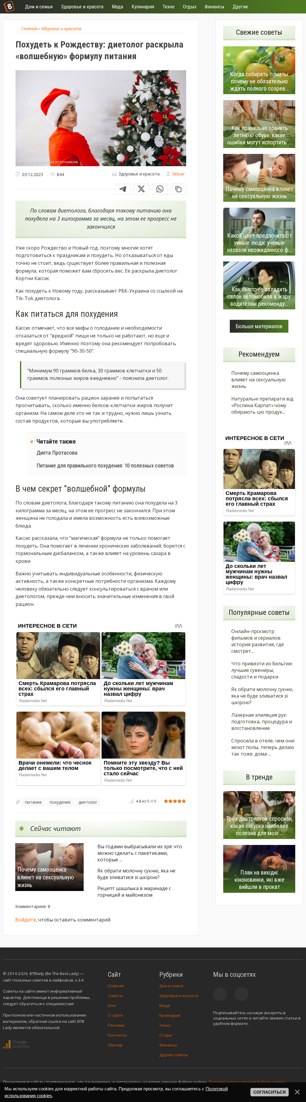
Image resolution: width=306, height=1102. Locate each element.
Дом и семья (171, 985)
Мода (164, 1005)
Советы (115, 995)
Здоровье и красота (178, 995)
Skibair (178, 174)
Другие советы (173, 1054)
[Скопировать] (178, 189)
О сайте (115, 1015)
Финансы (168, 1045)
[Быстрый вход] (294, 6)
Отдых (165, 1035)
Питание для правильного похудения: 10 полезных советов (105, 465)
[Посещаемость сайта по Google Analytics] (16, 1044)
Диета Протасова (56, 452)
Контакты (117, 1035)
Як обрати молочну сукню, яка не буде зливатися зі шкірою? (136, 874)
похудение (60, 802)
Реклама (116, 1025)
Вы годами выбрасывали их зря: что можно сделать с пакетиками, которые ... (139, 853)
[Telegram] (123, 189)
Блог (112, 1005)
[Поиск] (276, 6)
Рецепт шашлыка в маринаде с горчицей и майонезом (134, 891)
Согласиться (269, 1092)
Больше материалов (259, 326)
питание (33, 802)
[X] (141, 189)
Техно (165, 1025)
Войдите (25, 919)
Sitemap (115, 1045)
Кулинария (169, 1015)
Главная (116, 985)
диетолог (88, 802)
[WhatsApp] (160, 189)
